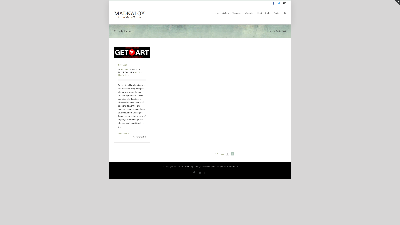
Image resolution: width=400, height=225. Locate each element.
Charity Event (123, 75)
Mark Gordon (232, 166)
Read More (122, 133)
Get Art (122, 65)
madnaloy (125, 69)
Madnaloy (189, 166)
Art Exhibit (139, 72)
